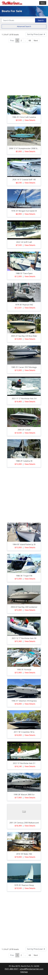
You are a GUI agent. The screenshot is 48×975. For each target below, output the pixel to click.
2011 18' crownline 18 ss (24, 732)
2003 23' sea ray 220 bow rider (24, 336)
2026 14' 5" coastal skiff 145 (24, 179)
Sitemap (24, 971)
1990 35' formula (24, 669)
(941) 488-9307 (11, 969)
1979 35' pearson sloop (24, 885)
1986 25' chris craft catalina (24, 117)
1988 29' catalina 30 (24, 461)
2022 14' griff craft (24, 242)
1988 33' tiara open (24, 273)
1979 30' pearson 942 (24, 304)
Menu (43, 3)
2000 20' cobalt (24, 429)
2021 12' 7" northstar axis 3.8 (24, 638)
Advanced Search (24, 26)
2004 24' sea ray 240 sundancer (24, 607)
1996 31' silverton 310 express (24, 701)
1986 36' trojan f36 (24, 575)
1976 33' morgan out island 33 (24, 211)
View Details (30, 120)
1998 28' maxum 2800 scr (24, 794)
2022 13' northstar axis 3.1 (24, 763)
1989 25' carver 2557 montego (24, 367)
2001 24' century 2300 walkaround (24, 822)
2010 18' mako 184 (24, 854)
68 (30, 40)
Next (36, 40)
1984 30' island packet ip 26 (24, 544)
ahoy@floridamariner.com (31, 969)
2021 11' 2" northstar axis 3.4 (24, 398)
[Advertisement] (24, 68)
